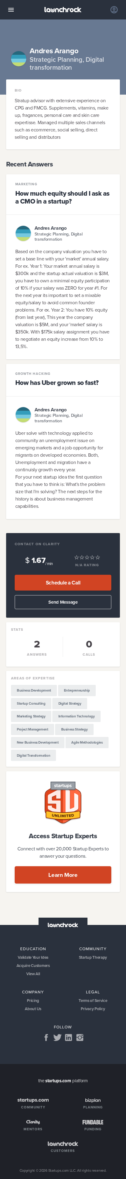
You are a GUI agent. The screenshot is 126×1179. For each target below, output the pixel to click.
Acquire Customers (33, 965)
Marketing (26, 184)
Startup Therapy (93, 957)
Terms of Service (93, 1000)
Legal (93, 992)
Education (33, 949)
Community (93, 949)
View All (33, 974)
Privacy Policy (93, 1009)
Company (33, 992)
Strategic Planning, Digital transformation (59, 237)
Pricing (33, 1000)
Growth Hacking (33, 373)
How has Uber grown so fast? (57, 383)
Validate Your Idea (33, 957)
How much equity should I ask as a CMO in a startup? (62, 197)
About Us (33, 1009)
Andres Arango (51, 228)
